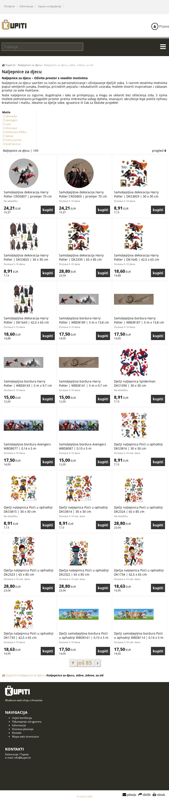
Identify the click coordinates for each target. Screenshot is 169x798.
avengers (12, 120)
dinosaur (11, 128)
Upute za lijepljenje (49, 6)
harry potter (14, 140)
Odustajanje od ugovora (26, 721)
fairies (9, 136)
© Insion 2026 (84, 796)
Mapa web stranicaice (25, 736)
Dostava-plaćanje (22, 729)
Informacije (26, 6)
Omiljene (9, 6)
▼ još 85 (81, 662)
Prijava (163, 26)
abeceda (11, 116)
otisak (160, 794)
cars (8, 124)
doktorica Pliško (16, 132)
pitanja (131, 794)
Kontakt (16, 733)
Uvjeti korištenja (22, 718)
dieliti (146, 794)
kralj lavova (13, 144)
